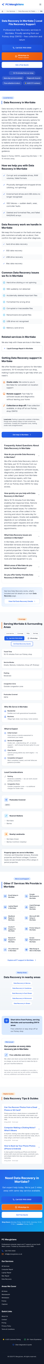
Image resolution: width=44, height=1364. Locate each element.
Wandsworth (6, 1294)
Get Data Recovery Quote (22, 644)
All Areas (4, 1291)
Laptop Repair (6, 1272)
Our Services (11, 11)
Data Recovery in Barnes (22, 983)
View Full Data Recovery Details (20, 601)
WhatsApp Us (23, 1207)
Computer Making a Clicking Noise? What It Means (20, 1129)
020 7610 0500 (10, 1251)
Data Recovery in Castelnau (22, 988)
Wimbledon (5, 1298)
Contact (4, 1319)
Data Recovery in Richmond (22, 998)
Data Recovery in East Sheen (22, 993)
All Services (5, 1266)
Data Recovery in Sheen (22, 1003)
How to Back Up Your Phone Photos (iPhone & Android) (19, 1147)
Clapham (5, 1304)
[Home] (2, 11)
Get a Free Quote (22, 65)
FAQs (28, 633)
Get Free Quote (22, 1215)
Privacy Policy (6, 1326)
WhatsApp (34, 638)
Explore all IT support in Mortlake (21, 960)
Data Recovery (7, 1279)
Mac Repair (5, 1276)
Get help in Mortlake (20, 435)
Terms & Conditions (8, 1329)
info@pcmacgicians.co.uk (13, 1254)
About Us (5, 1316)
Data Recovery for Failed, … (27, 11)
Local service (10, 633)
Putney (4, 1301)
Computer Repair (7, 1269)
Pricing (4, 1323)
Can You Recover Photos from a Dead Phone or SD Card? (20, 1108)
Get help (35, 633)
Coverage (20, 633)
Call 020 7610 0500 (23, 48)
